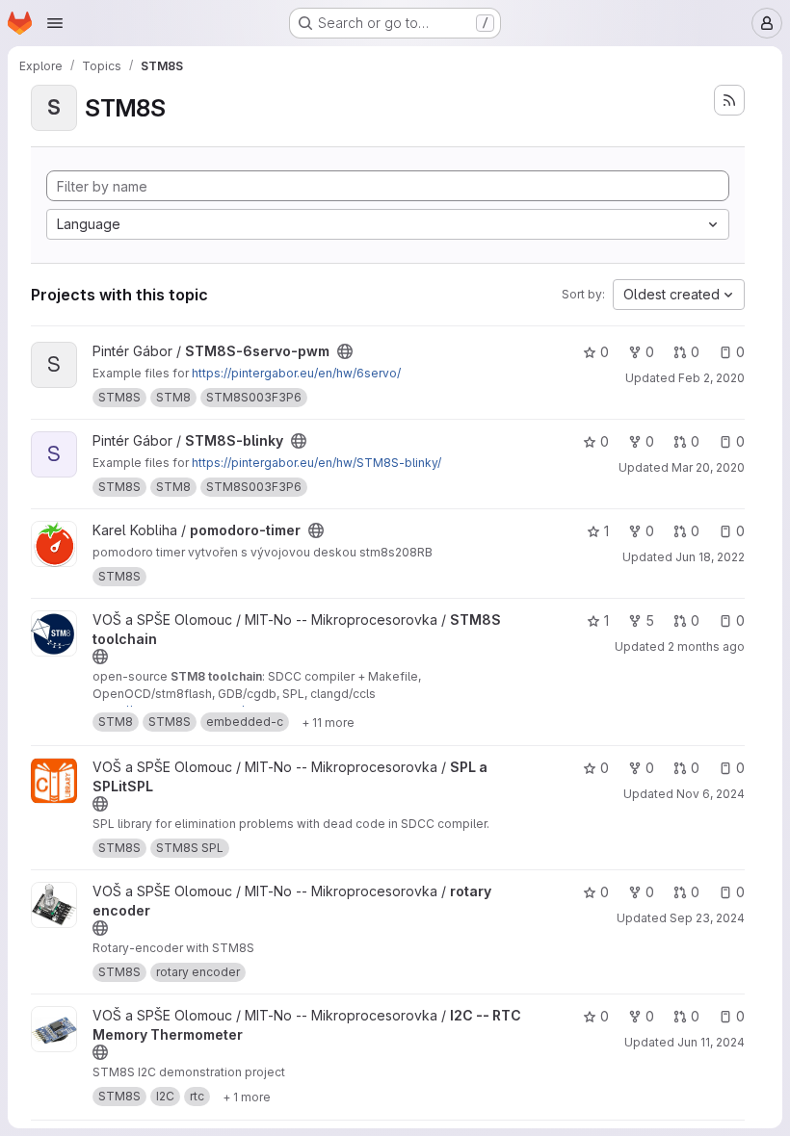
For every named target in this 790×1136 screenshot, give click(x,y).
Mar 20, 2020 (708, 467)
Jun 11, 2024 (711, 1042)
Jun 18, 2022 (710, 557)
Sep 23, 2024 (707, 918)
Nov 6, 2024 (710, 794)
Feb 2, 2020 (711, 378)
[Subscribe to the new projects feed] (729, 100)
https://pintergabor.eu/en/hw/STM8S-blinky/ (316, 462)
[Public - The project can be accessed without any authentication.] (345, 351)
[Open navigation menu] (55, 23)
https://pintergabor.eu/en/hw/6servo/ (296, 373)
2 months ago (706, 646)
